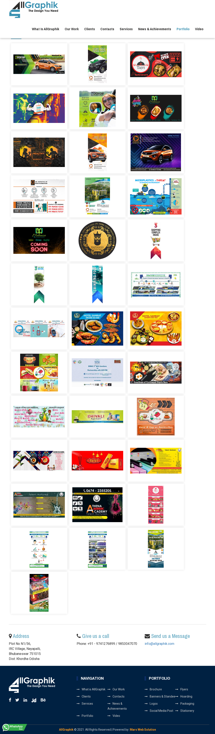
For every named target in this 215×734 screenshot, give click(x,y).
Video (199, 28)
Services (126, 28)
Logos (154, 703)
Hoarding (186, 696)
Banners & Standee (162, 696)
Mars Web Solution (143, 729)
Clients (89, 28)
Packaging (187, 703)
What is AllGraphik (45, 28)
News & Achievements (154, 28)
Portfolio (183, 28)
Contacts (107, 28)
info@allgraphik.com (159, 644)
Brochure (156, 689)
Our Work (72, 28)
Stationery (187, 710)
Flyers (184, 689)
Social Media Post (161, 710)
